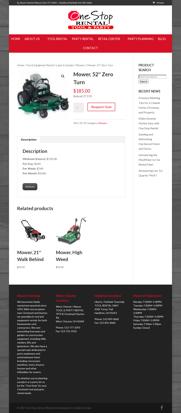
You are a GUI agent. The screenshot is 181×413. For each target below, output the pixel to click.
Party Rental (83, 39)
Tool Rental (57, 39)
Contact (90, 48)
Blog (162, 39)
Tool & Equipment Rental (40, 65)
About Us (32, 39)
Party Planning (141, 39)
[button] (63, 76)
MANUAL (30, 186)
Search (143, 81)
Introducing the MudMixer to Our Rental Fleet (149, 159)
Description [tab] (28, 139)
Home (15, 39)
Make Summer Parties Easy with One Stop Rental (149, 123)
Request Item (101, 107)
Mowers (80, 65)
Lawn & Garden (65, 65)
